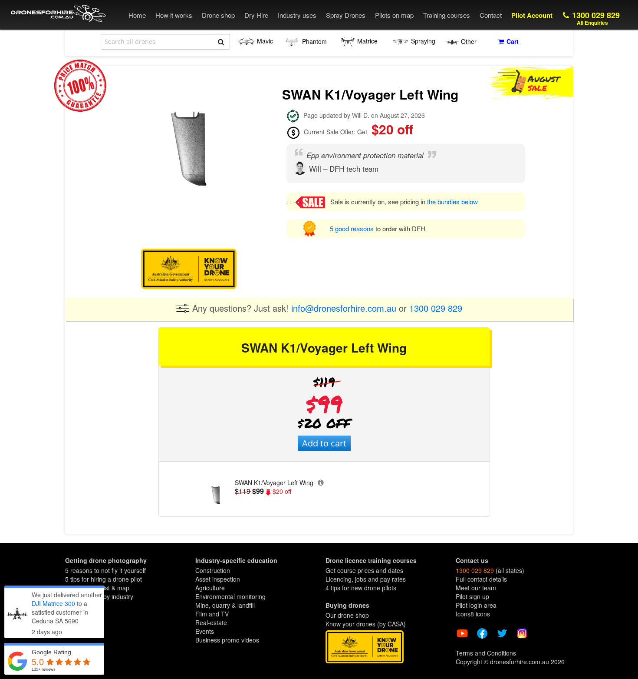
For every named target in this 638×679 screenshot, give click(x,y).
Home (137, 15)
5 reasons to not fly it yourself (105, 570)
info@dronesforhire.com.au (343, 307)
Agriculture (210, 587)
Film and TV (212, 613)
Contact (491, 15)
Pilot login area (476, 605)
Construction (212, 570)
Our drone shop (347, 615)
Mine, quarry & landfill (225, 605)
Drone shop (218, 15)
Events (204, 631)
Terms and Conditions (486, 653)
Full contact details (481, 579)
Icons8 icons (473, 613)
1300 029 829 (595, 18)
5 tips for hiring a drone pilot (103, 579)
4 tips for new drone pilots (361, 587)
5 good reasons (352, 228)
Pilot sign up (472, 596)
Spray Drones (345, 15)
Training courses (446, 15)
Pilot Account (531, 15)
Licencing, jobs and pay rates (366, 579)
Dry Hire (256, 15)
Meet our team (476, 587)
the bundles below (452, 201)
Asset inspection (217, 579)
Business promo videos (227, 640)
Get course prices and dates (364, 570)
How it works (173, 15)
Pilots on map (394, 15)
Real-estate (211, 622)
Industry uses (297, 15)
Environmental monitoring (230, 596)
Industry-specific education (236, 560)
